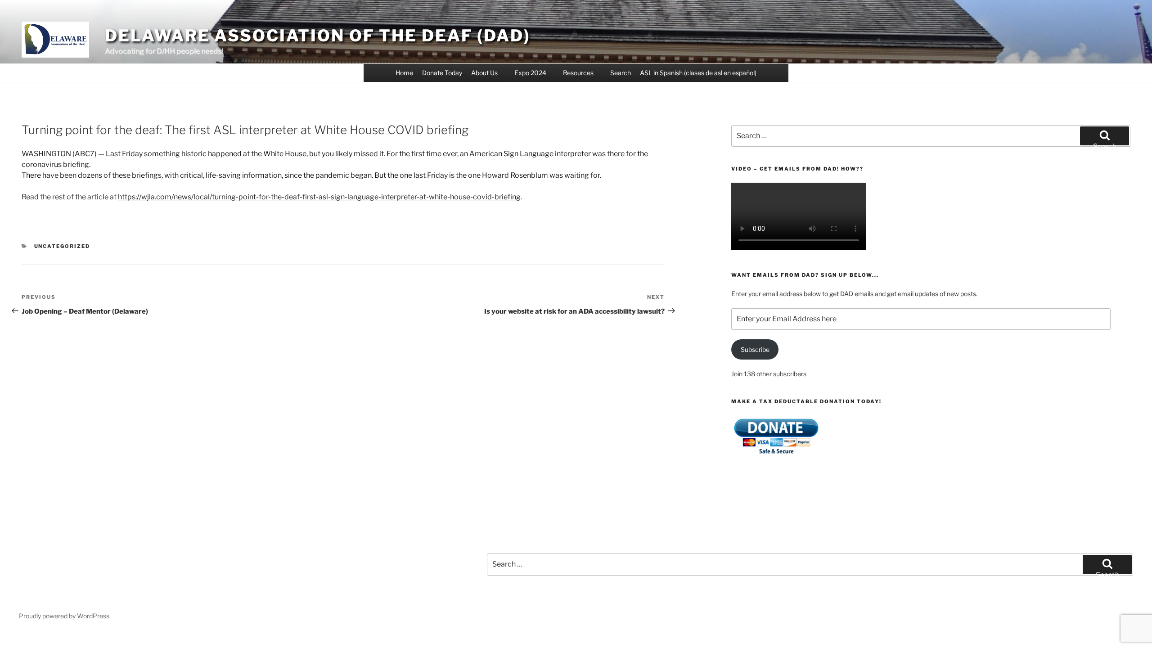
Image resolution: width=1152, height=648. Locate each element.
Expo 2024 (530, 72)
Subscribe (755, 349)
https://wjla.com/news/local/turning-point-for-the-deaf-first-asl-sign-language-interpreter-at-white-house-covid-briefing (319, 197)
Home (404, 72)
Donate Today (442, 72)
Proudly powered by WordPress (64, 616)
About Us (484, 72)
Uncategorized (62, 246)
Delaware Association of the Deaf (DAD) (317, 35)
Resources (578, 72)
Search (620, 72)
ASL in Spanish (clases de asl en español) (698, 72)
